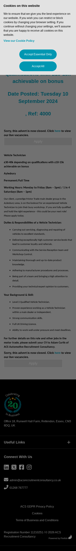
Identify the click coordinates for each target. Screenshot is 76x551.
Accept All (38, 66)
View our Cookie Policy (19, 40)
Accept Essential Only (38, 54)
